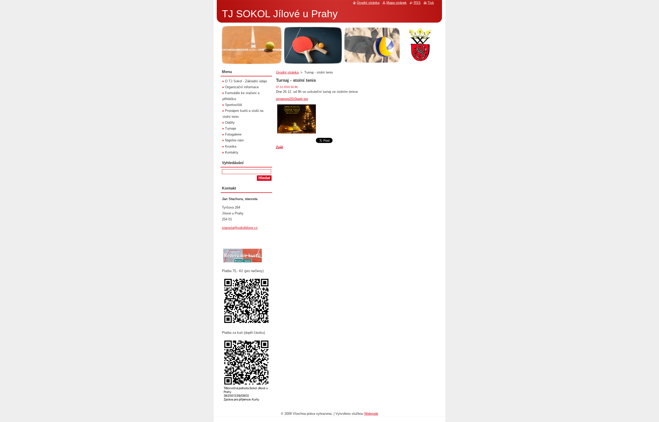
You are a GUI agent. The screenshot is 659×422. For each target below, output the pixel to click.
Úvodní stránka (287, 72)
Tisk (431, 3)
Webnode (371, 414)
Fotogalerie (233, 134)
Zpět (279, 147)
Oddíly (230, 122)
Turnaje (230, 128)
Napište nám (234, 140)
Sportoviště (233, 105)
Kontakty (231, 152)
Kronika (230, 146)
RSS (417, 3)
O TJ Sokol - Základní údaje (246, 81)
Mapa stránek (396, 3)
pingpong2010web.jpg (292, 99)
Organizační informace (242, 87)
